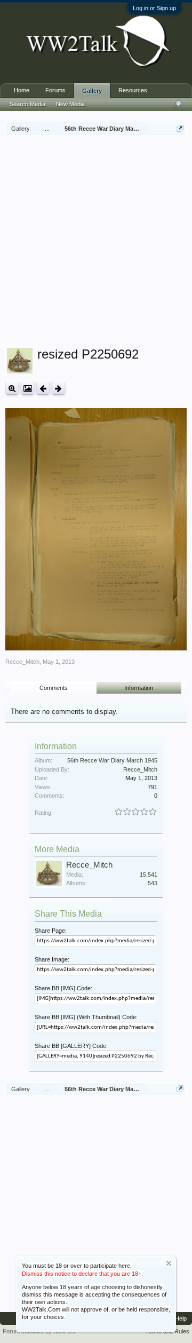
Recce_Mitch (22, 661)
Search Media (27, 104)
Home (21, 90)
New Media (70, 104)
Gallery (92, 91)
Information (138, 688)
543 (152, 883)
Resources (132, 90)
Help (181, 1318)
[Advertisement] (96, 242)
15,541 (148, 874)
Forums (55, 90)
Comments (53, 688)
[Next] (58, 388)
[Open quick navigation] (180, 128)
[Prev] (43, 388)
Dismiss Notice (169, 1263)
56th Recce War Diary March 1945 (112, 760)
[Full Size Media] (12, 388)
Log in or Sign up (154, 8)
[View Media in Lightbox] (27, 388)
